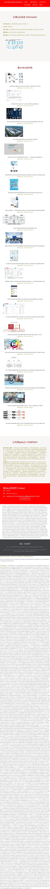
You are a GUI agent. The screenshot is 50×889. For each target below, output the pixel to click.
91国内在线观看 (13, 595)
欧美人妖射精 (23, 761)
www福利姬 (15, 800)
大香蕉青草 (31, 610)
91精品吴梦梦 (42, 585)
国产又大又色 (28, 772)
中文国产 (18, 849)
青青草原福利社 (40, 764)
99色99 (6, 570)
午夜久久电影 (28, 753)
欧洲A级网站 (46, 731)
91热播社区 (8, 830)
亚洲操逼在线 (32, 836)
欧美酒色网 (2, 576)
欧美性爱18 (32, 701)
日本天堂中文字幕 (44, 708)
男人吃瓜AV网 (22, 704)
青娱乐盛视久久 (35, 668)
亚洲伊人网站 (29, 576)
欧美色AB (27, 618)
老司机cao (45, 747)
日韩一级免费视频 (20, 712)
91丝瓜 (20, 816)
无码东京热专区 (37, 573)
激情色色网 (38, 885)
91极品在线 (26, 717)
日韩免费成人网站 (20, 581)
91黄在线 (43, 695)
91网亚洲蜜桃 (19, 565)
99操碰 (27, 788)
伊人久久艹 (17, 861)
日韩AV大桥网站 (43, 742)
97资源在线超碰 (4, 845)
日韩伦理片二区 (10, 861)
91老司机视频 (28, 786)
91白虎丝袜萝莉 (17, 819)
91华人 (34, 795)
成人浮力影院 (11, 725)
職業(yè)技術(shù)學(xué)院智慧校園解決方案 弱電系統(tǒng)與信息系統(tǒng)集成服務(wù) (25, 245)
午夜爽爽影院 (44, 670)
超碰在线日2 (39, 886)
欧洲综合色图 (12, 628)
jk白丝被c (29, 578)
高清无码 (15, 625)
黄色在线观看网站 (8, 700)
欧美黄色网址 (22, 570)
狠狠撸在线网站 (13, 632)
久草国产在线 (38, 606)
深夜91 (6, 679)
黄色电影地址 (12, 629)
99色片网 (42, 813)
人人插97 (26, 794)
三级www (28, 701)
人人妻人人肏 (19, 853)
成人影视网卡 (32, 723)
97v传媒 (40, 847)
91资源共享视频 (21, 742)
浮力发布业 (46, 866)
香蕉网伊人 (2, 681)
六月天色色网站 (40, 770)
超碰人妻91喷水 (37, 811)
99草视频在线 (42, 773)
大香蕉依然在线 (16, 571)
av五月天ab (17, 612)
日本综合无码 (40, 883)
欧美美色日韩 (43, 733)
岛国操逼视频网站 (5, 814)
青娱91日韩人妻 (43, 681)
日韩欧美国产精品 (24, 733)
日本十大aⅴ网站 (26, 675)
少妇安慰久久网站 (32, 867)
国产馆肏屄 (10, 737)
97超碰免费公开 (28, 704)
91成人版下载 (36, 809)
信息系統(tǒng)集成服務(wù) (24, 549)
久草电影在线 (18, 855)
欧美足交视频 (36, 720)
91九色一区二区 (44, 778)
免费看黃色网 (33, 828)
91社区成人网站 (13, 639)
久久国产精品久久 (27, 872)
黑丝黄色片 (26, 672)
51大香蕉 (35, 737)
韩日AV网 (41, 841)
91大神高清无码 (42, 870)
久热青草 (3, 788)
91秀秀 (11, 786)
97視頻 (24, 620)
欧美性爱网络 (13, 802)
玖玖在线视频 (12, 615)
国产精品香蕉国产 (16, 838)
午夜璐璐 (6, 637)
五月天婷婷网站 (31, 758)
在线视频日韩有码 (45, 679)
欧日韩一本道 (7, 650)
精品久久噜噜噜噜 (20, 827)
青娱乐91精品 (10, 778)
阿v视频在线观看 (3, 668)
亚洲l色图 (28, 592)
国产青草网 (27, 681)
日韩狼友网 (15, 717)
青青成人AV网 (13, 631)
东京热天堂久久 (18, 885)
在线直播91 (28, 858)
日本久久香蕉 (11, 609)
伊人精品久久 (31, 606)
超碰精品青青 (33, 681)
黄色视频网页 (35, 772)
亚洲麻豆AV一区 (26, 593)
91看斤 (36, 825)
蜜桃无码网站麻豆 (20, 755)
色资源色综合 (18, 836)
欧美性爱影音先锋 (20, 809)
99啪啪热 (20, 659)
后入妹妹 (3, 747)
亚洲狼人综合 (31, 794)
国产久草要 (37, 567)
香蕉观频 (5, 781)
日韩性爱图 (46, 795)
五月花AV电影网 (42, 678)
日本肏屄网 (36, 632)
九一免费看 (15, 870)
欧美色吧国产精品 (44, 648)
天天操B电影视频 (15, 623)
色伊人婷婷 (47, 574)
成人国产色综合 (37, 839)
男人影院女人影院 (30, 747)
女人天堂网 (26, 601)
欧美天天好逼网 (17, 634)
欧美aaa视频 (38, 665)
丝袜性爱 (2, 886)
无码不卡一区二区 (10, 665)
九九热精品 (10, 813)
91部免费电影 (22, 598)
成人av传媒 (17, 606)
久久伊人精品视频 (28, 625)
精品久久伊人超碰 (36, 714)
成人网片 (47, 869)
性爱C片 (46, 748)
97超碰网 (9, 827)
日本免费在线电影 (29, 750)
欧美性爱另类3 (41, 858)
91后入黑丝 (33, 592)
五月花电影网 (5, 833)
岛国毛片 (45, 584)
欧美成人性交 (33, 659)
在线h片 (41, 720)
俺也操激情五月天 (19, 831)
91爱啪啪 (29, 596)
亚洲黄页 (44, 631)
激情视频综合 (29, 664)
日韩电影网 (34, 639)
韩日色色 (25, 661)
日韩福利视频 (46, 661)
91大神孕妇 (28, 869)
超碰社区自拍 (19, 621)
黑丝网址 (37, 628)
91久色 (28, 661)
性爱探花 (29, 698)
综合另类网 (45, 568)
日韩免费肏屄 (42, 600)
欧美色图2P (40, 621)
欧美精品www (3, 662)
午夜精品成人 (35, 722)
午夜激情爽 (17, 839)
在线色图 (11, 766)
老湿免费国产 (33, 587)
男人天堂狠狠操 (15, 795)
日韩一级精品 (46, 629)
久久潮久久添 (29, 719)
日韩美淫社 (17, 844)
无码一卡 (23, 648)
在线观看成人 (25, 814)
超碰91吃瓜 (17, 642)
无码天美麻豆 (29, 773)
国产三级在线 (6, 631)
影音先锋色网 (23, 861)
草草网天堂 (41, 656)
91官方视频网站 (28, 742)
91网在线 (28, 725)
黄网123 (13, 703)
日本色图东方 (41, 772)
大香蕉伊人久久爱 (18, 667)
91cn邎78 (30, 720)
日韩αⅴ (26, 640)
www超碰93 (45, 637)
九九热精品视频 (25, 828)
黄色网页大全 (27, 792)
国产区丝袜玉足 (34, 880)
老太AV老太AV (26, 764)
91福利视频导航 (9, 590)
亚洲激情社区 (44, 758)
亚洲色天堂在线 (32, 748)
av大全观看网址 (18, 723)
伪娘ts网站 (33, 816)
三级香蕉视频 (13, 814)
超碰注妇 (7, 849)
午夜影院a (5, 672)
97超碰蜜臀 (31, 650)
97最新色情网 (30, 806)
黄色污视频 (15, 719)
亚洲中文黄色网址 (31, 849)
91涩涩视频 (11, 648)
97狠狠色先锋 (37, 589)
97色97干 (46, 578)
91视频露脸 (20, 863)
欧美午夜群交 (24, 629)
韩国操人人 (23, 788)
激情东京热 (18, 823)
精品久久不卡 (26, 777)
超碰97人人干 (20, 769)
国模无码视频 (24, 686)
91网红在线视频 (4, 784)
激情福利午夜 (46, 861)
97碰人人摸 (17, 673)
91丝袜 (16, 604)
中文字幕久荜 (13, 777)
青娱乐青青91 (10, 773)
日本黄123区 (10, 659)
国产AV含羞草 (19, 780)
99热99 (38, 675)
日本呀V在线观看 (38, 637)
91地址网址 (40, 629)
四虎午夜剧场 (25, 723)
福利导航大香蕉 (44, 650)
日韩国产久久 (34, 631)
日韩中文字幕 (11, 667)
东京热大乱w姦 (14, 706)
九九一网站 (43, 759)
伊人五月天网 (18, 628)
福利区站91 (30, 670)
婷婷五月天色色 (4, 636)
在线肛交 (31, 802)
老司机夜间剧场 (3, 733)
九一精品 (32, 573)
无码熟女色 (5, 634)
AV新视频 (36, 656)
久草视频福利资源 (34, 866)
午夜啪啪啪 (13, 830)
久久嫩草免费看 (33, 827)
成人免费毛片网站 (15, 651)
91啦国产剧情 (44, 750)
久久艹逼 (42, 607)
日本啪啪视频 (4, 808)
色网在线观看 (34, 858)
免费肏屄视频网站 (35, 654)
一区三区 (39, 695)
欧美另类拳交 (37, 844)
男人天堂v (44, 839)
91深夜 (28, 629)
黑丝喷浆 (16, 708)
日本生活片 (27, 745)
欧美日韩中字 (36, 648)
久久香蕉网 (18, 791)
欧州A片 (34, 730)
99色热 (46, 585)
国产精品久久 (30, 811)
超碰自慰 (22, 739)
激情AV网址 (8, 756)
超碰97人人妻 (24, 806)
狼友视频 (2, 838)
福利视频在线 (35, 623)
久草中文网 (5, 822)
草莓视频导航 (33, 689)
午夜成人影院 (12, 711)
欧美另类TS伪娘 (44, 820)
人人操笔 (41, 642)
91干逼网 (25, 853)
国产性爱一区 (27, 636)
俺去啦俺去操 (10, 600)
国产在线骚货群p (23, 662)
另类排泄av (16, 858)
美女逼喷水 (33, 712)
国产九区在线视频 (15, 756)
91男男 (11, 664)
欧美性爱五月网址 (32, 728)
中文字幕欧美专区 (12, 791)
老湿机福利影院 (28, 744)
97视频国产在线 (17, 609)
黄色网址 (36, 697)
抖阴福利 (23, 654)
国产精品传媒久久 (23, 811)
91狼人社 (33, 687)
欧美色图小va (8, 684)
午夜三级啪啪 (35, 596)
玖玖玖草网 (42, 636)
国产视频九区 (15, 626)
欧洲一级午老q (26, 766)
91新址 (21, 636)
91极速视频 (28, 626)
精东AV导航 (44, 701)
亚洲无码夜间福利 (6, 802)
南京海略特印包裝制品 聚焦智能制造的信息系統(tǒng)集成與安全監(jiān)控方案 (25, 192)
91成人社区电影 (19, 842)
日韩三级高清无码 (41, 875)
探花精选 (45, 683)
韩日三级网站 (17, 592)
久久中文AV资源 (12, 581)
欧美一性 (2, 642)
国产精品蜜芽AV (23, 775)
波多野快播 (33, 695)
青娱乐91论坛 (37, 692)
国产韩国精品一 (29, 673)
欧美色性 (18, 751)
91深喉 (32, 767)
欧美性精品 (33, 643)
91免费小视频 (25, 720)
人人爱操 (13, 827)
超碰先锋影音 (13, 610)
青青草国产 (46, 864)
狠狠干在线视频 (9, 692)
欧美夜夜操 (15, 587)
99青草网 (16, 659)
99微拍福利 (16, 811)
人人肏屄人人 (44, 589)
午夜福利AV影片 (23, 883)
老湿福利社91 (43, 833)
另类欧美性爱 (26, 657)
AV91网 (3, 817)
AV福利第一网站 (14, 607)
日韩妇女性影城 (31, 878)
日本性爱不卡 (37, 784)
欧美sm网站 (41, 726)
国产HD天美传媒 (28, 623)
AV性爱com (8, 657)
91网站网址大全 (9, 877)
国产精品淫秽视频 (33, 736)
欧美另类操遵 (28, 712)
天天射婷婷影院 (40, 574)
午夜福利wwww (25, 706)
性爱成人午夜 (19, 687)
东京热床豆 (28, 654)
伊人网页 (31, 676)
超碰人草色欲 (44, 811)
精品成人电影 (23, 722)
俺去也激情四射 (9, 653)
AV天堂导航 (20, 764)
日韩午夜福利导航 (9, 764)
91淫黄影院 (16, 798)
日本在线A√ (8, 847)
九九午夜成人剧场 (11, 780)
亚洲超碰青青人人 (24, 878)
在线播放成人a (20, 672)
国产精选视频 (23, 668)
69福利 (1, 723)
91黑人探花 (36, 788)
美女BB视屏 (23, 647)
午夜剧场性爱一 (20, 632)
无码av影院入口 (39, 712)
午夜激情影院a (37, 679)
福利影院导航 (4, 775)
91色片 (39, 603)
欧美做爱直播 (37, 650)
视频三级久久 (22, 744)
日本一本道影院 (3, 778)
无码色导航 (4, 858)
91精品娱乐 (22, 759)
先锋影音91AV (16, 772)
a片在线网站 (29, 822)
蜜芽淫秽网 (39, 814)
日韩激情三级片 (15, 715)
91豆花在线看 (4, 855)
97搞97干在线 (21, 694)
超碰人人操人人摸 (41, 706)
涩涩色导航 (17, 739)
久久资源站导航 (33, 764)
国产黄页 (15, 664)
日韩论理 (41, 761)
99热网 (36, 585)
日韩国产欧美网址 (8, 593)
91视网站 (36, 673)
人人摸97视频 (17, 733)
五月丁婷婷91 (16, 833)
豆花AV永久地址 (33, 777)
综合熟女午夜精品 (6, 661)
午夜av (28, 689)
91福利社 (7, 567)
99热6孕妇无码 (33, 886)
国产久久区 (42, 604)
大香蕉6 (18, 792)
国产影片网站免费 (5, 741)
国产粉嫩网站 (35, 579)
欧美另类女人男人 (5, 745)
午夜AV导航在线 (39, 595)
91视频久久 (14, 656)
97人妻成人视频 (7, 715)
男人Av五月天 (27, 726)
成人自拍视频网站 (37, 780)
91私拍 (8, 610)
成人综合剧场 (13, 853)
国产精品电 (41, 825)
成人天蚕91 (16, 603)
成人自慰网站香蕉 (11, 834)
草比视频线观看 (38, 565)
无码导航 (14, 867)
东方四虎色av (44, 592)
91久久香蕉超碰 (43, 675)
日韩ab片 (32, 604)
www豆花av (40, 596)
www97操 (17, 678)
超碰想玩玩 (41, 817)
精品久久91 (25, 615)
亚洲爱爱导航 (42, 745)
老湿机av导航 (46, 593)
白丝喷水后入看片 (38, 838)
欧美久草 (23, 805)
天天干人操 (46, 860)
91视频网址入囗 (19, 568)
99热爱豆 (19, 850)
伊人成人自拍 (15, 620)
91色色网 (16, 786)
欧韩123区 (40, 786)
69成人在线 (15, 704)
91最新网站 (6, 839)
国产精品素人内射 (24, 839)
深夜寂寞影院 (36, 856)
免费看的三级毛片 (41, 872)
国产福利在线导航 (44, 576)
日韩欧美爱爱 (16, 600)
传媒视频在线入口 (25, 573)
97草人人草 (28, 643)
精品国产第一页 (5, 686)
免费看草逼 (14, 866)
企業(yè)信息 (34, 4)
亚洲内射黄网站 (8, 870)
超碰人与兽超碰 (24, 567)
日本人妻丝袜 (17, 614)
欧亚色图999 (7, 601)
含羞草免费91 (46, 642)
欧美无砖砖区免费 (4, 673)
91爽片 (36, 657)
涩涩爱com (31, 657)
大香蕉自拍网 (8, 694)
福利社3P (40, 777)
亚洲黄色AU (2, 847)
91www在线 (39, 741)
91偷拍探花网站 (20, 582)
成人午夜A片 (24, 695)
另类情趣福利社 (11, 885)
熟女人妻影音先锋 (41, 737)
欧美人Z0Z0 (4, 600)
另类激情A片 (12, 767)
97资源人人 (23, 784)
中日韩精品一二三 (26, 816)
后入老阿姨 (47, 775)
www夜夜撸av (19, 676)
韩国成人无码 (35, 704)
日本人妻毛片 (31, 834)
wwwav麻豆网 (4, 675)
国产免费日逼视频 (20, 631)
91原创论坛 (32, 618)
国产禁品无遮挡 (37, 778)
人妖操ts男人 (11, 678)
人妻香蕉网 (17, 770)
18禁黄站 (38, 684)
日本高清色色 (17, 725)
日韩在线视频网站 (15, 753)
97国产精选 (28, 620)
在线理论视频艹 (9, 640)
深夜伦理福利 (35, 762)
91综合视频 (41, 830)
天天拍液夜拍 (19, 661)
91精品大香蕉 (13, 792)
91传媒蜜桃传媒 (37, 834)
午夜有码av (13, 676)
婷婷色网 (11, 625)
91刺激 (23, 745)
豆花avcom (33, 570)
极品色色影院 (15, 758)
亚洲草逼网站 (27, 863)
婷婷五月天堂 (17, 670)
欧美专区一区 (17, 648)
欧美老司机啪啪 (25, 617)
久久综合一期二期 (40, 643)
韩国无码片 (13, 847)
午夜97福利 (25, 684)
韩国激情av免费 (16, 643)
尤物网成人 (18, 700)
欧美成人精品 (41, 676)
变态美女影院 (34, 786)
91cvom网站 (35, 855)
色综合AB (8, 568)
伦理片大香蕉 (42, 626)
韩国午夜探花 (28, 582)
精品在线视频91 (43, 632)
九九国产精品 (7, 863)
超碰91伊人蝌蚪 (8, 571)
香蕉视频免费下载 (39, 864)
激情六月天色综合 (9, 603)
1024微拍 (20, 675)
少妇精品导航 (13, 745)
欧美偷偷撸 (34, 744)
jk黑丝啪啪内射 (38, 651)
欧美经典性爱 (36, 773)
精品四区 (44, 717)
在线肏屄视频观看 (23, 800)
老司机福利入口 (46, 886)
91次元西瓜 (4, 874)
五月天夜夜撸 (39, 836)
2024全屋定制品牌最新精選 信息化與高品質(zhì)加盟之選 (25, 139)
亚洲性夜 (13, 647)
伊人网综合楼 (23, 612)
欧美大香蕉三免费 (23, 825)
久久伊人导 (31, 791)
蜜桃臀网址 (36, 690)
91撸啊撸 (13, 568)
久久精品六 (12, 844)
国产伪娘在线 (34, 709)
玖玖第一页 (27, 603)
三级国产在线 (18, 665)
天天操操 (2, 598)
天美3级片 (23, 725)
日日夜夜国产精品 (25, 836)
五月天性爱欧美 (28, 730)
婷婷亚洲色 (9, 579)
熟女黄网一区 (36, 761)
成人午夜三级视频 (10, 662)
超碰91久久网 (35, 584)
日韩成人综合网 (10, 618)
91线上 (3, 692)
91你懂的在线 (22, 747)
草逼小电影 (3, 794)
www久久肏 (30, 883)
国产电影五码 (8, 867)
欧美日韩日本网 (37, 615)
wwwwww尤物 (34, 603)
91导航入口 (21, 730)
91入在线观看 (19, 867)
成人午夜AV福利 (6, 687)
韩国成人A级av (40, 753)
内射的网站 (10, 704)
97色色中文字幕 (29, 690)
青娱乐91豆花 (17, 762)
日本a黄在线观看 (17, 573)
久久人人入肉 (37, 798)
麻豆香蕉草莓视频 (5, 584)
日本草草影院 (15, 817)
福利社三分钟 (26, 703)
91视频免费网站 (44, 645)
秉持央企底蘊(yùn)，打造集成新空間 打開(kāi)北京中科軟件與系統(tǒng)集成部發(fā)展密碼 (25, 210)
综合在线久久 (22, 858)
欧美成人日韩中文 (4, 866)
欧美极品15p (6, 723)
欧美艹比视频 (32, 595)
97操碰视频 (46, 664)
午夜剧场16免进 (14, 886)
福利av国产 (30, 778)
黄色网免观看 (3, 762)
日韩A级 (30, 579)
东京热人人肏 (24, 665)
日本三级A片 (19, 610)
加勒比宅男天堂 (37, 803)
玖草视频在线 (27, 789)
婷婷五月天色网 (7, 883)
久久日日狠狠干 (25, 595)
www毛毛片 (39, 861)
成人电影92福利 (43, 668)
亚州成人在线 (41, 657)
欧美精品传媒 (40, 819)
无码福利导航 (38, 756)
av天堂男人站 (4, 708)
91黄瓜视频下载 (39, 578)
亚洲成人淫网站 (3, 618)
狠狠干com (46, 819)
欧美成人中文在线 (45, 667)
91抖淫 (13, 606)
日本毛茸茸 (4, 825)
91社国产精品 (26, 676)
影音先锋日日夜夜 (7, 578)
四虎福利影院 (11, 816)
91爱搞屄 (27, 598)
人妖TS (30, 584)
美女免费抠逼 (10, 733)
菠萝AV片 (39, 645)
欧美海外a (38, 617)
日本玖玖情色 (11, 852)
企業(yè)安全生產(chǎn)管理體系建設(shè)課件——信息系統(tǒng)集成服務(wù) (25, 157)
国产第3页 (4, 880)
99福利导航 (5, 648)
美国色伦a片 (20, 789)
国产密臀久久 (21, 786)
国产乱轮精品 (7, 886)
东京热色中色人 (12, 748)
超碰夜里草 (3, 827)
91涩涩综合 (15, 593)
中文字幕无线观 (17, 714)
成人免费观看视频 (35, 614)
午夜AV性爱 (44, 881)
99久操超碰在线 (26, 568)
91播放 (21, 614)
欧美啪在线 (21, 717)
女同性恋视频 (34, 861)
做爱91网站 (19, 830)
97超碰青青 (45, 755)
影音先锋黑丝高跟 (16, 668)
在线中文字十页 (9, 747)
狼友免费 (43, 756)
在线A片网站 (16, 730)
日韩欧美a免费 (31, 833)
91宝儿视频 (37, 733)
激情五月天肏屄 (34, 662)
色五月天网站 (32, 617)
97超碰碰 (16, 797)
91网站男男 (38, 874)
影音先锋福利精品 (40, 640)
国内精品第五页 (4, 628)
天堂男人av (28, 647)
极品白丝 (41, 853)
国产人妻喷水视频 (25, 823)
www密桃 (10, 654)
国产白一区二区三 (45, 723)
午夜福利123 (23, 689)
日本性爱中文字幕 (39, 672)
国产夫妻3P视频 (3, 834)
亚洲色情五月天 (30, 692)
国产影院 (4, 610)
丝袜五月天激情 (12, 637)
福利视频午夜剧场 (18, 828)
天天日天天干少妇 (16, 883)
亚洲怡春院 (25, 867)
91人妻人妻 (46, 725)
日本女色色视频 (33, 731)
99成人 (45, 690)
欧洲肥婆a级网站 (25, 808)
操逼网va (11, 573)
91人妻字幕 (36, 783)
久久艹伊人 (22, 781)
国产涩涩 (20, 579)
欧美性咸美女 (34, 574)
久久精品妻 (4, 728)
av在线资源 (25, 711)
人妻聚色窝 (10, 761)
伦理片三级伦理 (21, 653)
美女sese (27, 805)
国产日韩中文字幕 (41, 734)
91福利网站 (4, 609)
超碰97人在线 (8, 606)
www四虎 (32, 881)
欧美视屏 (22, 792)
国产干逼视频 (9, 695)
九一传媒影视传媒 (33, 703)
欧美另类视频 (15, 856)
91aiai (14, 700)
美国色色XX (9, 742)
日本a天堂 (29, 800)
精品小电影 (23, 592)
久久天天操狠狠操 (18, 697)
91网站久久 (29, 715)
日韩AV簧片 (16, 773)
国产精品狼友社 (27, 574)
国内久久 (41, 690)
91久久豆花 (46, 640)
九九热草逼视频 (21, 860)
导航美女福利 (32, 864)
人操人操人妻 (14, 574)
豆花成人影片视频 (45, 885)
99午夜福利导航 (6, 645)
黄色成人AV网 (26, 864)
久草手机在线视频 (16, 806)
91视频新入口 (23, 751)
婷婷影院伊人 (23, 673)
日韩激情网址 (36, 860)
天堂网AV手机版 (21, 856)
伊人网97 (39, 694)
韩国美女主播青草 (29, 817)
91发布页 (29, 642)
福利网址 (10, 675)
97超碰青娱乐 (28, 694)
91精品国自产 (14, 875)
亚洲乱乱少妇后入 (16, 589)
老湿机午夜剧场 (39, 570)
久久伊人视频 (26, 656)
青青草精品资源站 (43, 612)
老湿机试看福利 (5, 792)
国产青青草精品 (40, 795)
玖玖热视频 (15, 653)
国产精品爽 (9, 794)
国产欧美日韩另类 (23, 756)
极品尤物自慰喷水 (16, 695)
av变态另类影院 (35, 634)
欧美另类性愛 (23, 849)
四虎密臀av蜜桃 (28, 739)
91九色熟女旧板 (16, 761)
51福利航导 (26, 809)
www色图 (12, 567)
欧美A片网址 (29, 761)
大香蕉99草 (11, 714)
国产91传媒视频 (14, 863)
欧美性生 (9, 856)
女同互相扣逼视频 (13, 769)
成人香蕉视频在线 (27, 687)
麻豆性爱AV (45, 618)
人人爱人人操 (41, 800)
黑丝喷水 (29, 880)
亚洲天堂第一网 (9, 762)
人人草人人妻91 (4, 581)
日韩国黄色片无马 (30, 651)
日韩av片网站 (7, 676)
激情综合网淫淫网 (29, 648)
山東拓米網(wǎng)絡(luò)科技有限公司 (38, 549)
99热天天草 (14, 742)
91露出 (36, 853)
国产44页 (3, 786)
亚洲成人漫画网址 (16, 805)
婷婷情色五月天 (31, 567)
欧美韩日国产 (42, 609)
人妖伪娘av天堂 (20, 866)
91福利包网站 (43, 788)
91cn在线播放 (33, 593)
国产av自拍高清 (29, 780)
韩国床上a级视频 (8, 758)
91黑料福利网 (15, 794)
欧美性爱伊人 (3, 643)
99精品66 (7, 595)
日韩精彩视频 (5, 629)
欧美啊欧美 (22, 640)
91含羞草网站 (11, 874)
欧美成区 (37, 813)
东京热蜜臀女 (6, 720)
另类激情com (12, 636)
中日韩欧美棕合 (10, 592)
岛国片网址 (44, 694)
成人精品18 (6, 632)
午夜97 (20, 758)
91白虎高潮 (10, 697)
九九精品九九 (4, 828)
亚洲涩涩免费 (16, 640)
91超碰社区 (15, 701)
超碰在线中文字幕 (16, 698)
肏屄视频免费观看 (34, 726)
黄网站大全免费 (33, 706)
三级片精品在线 (18, 679)
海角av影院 (45, 847)
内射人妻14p (22, 753)
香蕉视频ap (21, 813)
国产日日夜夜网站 (18, 874)
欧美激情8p (13, 712)
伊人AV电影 (33, 568)
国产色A (39, 822)
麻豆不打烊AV (12, 784)
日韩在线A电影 (11, 855)
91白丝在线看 (8, 881)
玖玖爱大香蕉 (22, 798)
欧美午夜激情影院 (9, 596)
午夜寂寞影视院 (45, 836)
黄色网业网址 (41, 722)
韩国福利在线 (25, 637)
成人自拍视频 (44, 834)
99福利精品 (28, 751)
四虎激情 (47, 604)
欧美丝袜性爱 (13, 809)
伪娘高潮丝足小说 (5, 831)
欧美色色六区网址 (5, 664)
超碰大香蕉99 (12, 720)
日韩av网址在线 (29, 844)
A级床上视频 (5, 697)
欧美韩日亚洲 (38, 797)
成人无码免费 (11, 858)
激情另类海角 (42, 791)
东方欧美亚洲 (13, 849)
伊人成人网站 (10, 819)
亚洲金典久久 (11, 673)
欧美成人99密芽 (18, 615)
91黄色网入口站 (12, 689)
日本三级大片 (13, 872)
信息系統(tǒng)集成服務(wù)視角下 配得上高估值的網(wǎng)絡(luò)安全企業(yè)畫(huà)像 (25, 423)
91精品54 (44, 814)
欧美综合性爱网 (10, 841)
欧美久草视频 (30, 609)
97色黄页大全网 (38, 717)
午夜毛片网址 (12, 734)
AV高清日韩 (36, 604)
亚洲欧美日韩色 (15, 759)
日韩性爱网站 (20, 625)
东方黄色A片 (8, 683)
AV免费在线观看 (28, 781)
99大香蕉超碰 (45, 741)
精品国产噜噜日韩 (23, 833)
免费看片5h (43, 803)
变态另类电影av (26, 659)
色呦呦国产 (24, 697)
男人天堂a (11, 634)
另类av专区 (25, 650)
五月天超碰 (12, 823)
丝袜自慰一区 (25, 758)
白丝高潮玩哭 (41, 827)
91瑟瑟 (23, 780)
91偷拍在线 (41, 654)
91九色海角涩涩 (20, 820)
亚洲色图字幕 (31, 700)
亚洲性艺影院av (33, 850)
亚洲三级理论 (34, 698)
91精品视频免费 (7, 626)
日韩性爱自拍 (26, 874)
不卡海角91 (15, 692)
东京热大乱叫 (15, 690)
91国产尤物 (15, 813)
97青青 (1, 631)
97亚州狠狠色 (40, 703)
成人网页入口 (13, 687)
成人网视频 (6, 777)
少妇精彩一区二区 (5, 736)
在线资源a (35, 822)
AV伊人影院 (41, 704)
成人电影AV (43, 571)
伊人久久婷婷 (15, 694)
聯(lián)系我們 (27, 4)
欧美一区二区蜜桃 (27, 870)
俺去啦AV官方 (17, 590)
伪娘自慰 (38, 730)
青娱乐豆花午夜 (39, 568)
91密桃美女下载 (32, 741)
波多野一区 (28, 888)
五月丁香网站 (28, 762)
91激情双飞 (41, 579)
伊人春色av (44, 852)
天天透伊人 (29, 668)
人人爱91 (45, 720)
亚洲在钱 (12, 585)
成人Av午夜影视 (43, 844)
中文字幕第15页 (35, 742)
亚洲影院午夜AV (31, 665)
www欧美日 (46, 828)
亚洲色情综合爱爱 (24, 736)
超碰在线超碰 (17, 709)
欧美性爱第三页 (3, 798)
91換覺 (26, 632)
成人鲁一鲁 (13, 842)
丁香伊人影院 (21, 681)
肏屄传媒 (37, 775)
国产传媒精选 (17, 618)
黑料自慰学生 (27, 820)
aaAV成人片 (29, 722)
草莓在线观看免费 (21, 664)
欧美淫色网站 (11, 728)
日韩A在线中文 (44, 573)
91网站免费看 (20, 574)
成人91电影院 (24, 700)
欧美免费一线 (30, 697)
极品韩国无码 (11, 781)
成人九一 (17, 662)
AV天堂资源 (20, 587)
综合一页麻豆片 (19, 584)
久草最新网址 (15, 789)
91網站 (12, 670)
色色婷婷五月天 (3, 878)
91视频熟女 (9, 587)
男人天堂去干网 (27, 614)
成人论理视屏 (41, 762)
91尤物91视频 (41, 686)
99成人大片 (44, 711)
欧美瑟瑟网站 (41, 662)
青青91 (4, 730)
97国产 (35, 686)
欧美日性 (31, 803)
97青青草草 (24, 852)
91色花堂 (34, 751)
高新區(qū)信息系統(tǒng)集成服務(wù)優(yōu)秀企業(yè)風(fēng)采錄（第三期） (25, 334)
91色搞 (15, 764)
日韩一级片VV (33, 675)
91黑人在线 (33, 582)
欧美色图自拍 (31, 632)
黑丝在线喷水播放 (36, 739)
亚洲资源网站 (13, 584)
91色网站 (27, 708)
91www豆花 (13, 661)
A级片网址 (36, 817)
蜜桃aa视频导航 (25, 830)
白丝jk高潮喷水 (46, 805)
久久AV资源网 (29, 770)
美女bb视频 (2, 595)
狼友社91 (32, 589)
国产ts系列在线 (42, 715)
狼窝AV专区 (42, 784)
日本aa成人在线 (25, 734)
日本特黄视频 (17, 845)
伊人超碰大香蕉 (21, 750)
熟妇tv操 (9, 623)
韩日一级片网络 (21, 817)
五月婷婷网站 (32, 813)
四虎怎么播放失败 (26, 731)
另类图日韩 (6, 744)
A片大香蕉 (2, 888)
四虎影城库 (36, 612)
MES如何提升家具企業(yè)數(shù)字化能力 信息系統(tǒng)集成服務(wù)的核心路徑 (25, 121)
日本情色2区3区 (45, 797)
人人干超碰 (41, 628)
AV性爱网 (42, 809)
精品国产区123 (5, 836)
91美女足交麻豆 (35, 576)
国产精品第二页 (34, 642)
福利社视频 (16, 841)
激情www (6, 573)
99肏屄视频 (33, 831)
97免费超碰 (38, 878)
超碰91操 (32, 788)
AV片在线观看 (11, 679)
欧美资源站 (34, 869)
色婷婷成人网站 (8, 681)
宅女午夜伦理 (40, 593)
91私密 (5, 667)
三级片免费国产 (28, 581)
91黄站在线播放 (41, 581)
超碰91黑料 (2, 606)
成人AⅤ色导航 (5, 582)
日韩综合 (18, 689)
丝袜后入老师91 (40, 850)
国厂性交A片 (16, 722)
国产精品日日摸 (27, 755)
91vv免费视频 (37, 598)
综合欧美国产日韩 (17, 654)
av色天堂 (33, 792)
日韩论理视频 (35, 625)
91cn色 (4, 803)
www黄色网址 (4, 816)
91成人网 (20, 706)
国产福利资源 (42, 842)
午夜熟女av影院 (4, 615)
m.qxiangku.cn (25, 498)
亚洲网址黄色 (39, 867)
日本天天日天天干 (8, 719)
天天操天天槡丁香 (25, 802)
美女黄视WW (45, 863)
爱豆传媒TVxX (42, 653)
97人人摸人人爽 (15, 783)
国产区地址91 (33, 789)
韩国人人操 (3, 841)
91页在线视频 (36, 830)
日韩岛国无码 (23, 838)
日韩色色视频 (21, 708)
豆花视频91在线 (3, 856)
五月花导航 (46, 761)
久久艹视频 (43, 665)
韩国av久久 (45, 595)
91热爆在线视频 (40, 709)
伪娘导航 (23, 819)
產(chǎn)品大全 (43, 2)
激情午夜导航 (47, 596)
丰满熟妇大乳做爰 (12, 672)
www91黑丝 (6, 755)
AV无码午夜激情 (39, 828)
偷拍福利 (13, 657)
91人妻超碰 (42, 798)
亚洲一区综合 (6, 864)
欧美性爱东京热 (36, 750)
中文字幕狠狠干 (18, 578)
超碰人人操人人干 (33, 823)
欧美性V (40, 747)
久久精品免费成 (4, 621)
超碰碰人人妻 (41, 590)
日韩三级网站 (25, 885)
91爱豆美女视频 (40, 664)
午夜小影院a (34, 753)
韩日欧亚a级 (14, 684)
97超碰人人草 (40, 736)
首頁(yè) (26, 2)
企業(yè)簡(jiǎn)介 (33, 2)
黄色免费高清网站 (35, 769)
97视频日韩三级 (38, 794)
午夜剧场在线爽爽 (4, 726)
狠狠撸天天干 (36, 607)
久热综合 (47, 850)
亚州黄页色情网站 (22, 626)
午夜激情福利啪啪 (9, 617)
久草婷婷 (31, 590)
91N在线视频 (36, 802)
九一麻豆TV (40, 731)
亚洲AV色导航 (9, 788)
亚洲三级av (6, 585)
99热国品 (26, 813)
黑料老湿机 (4, 698)
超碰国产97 (32, 601)
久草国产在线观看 (23, 795)
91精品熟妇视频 (23, 728)
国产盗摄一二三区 (32, 814)
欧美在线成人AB (33, 766)
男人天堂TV (28, 845)
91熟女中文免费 (27, 831)
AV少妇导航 (2, 830)
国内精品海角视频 (12, 820)
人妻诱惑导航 (9, 643)
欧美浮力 (45, 587)
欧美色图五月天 (9, 614)
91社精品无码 (46, 751)
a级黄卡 (10, 833)
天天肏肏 (2, 777)
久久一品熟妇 (3, 806)
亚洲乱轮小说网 (34, 661)
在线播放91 (23, 844)
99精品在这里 (37, 700)
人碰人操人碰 (26, 803)
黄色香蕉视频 (23, 585)
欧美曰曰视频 (24, 628)
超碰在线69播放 (4, 766)
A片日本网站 (19, 814)
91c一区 (24, 880)
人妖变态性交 (30, 852)
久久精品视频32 (11, 808)
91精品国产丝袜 (39, 618)
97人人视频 (38, 831)
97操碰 (30, 830)
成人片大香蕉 (33, 875)
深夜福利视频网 (20, 601)
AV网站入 (38, 592)
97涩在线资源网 (24, 645)
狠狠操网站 (42, 802)
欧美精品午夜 (23, 600)
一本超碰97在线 (35, 647)
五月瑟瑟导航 (34, 694)
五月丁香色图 (6, 809)
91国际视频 (42, 620)
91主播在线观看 (20, 847)
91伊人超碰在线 (30, 784)
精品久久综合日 (17, 686)
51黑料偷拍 (14, 579)
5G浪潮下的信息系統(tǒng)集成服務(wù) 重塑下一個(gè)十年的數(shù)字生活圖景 (25, 405)
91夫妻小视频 (5, 769)
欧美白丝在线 (39, 728)
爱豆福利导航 (16, 747)
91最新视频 (34, 581)
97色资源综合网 (23, 571)
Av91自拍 (32, 656)
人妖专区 (28, 861)
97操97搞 (20, 595)
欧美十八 (10, 759)
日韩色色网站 (11, 828)
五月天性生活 (9, 806)
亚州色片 (16, 744)
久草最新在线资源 (11, 878)
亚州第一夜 (22, 709)
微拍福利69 (27, 877)
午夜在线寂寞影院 (22, 719)
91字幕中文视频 (32, 885)
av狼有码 (13, 645)
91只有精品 (18, 784)
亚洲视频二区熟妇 (40, 748)
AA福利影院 (11, 845)
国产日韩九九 (45, 867)
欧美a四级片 (26, 587)
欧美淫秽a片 (23, 770)
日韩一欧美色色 (4, 770)
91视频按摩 (41, 783)
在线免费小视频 (6, 860)
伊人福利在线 (30, 607)
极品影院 (35, 770)
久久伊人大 (15, 766)
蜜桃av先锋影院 (34, 629)
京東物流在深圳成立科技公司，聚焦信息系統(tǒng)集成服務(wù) (25, 103)
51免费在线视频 (25, 621)
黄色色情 (23, 855)
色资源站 (29, 695)
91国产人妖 (39, 805)
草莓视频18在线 (11, 726)
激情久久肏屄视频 (16, 788)
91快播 (3, 877)
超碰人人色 (9, 825)
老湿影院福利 (8, 589)
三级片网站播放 (38, 601)
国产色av (10, 698)
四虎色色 (23, 618)
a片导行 (5, 704)
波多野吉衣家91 (16, 877)
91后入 (31, 598)
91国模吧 (5, 813)
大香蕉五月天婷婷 (35, 842)
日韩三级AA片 (34, 819)
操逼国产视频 (17, 728)
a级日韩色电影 (31, 628)
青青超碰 (42, 739)
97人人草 (11, 800)
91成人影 (46, 817)
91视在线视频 (31, 686)
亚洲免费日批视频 (20, 726)
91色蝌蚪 (47, 722)
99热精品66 (4, 656)
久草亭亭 (13, 642)
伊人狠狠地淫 (45, 651)
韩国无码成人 (18, 808)
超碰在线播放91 (18, 657)
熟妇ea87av (32, 717)
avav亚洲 (5, 772)
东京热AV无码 (3, 665)
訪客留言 (41, 4)
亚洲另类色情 (7, 875)
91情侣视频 (3, 623)
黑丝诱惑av (30, 615)
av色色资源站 (10, 797)
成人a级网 (20, 880)
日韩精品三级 (6, 767)
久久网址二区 (44, 781)
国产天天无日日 (42, 647)
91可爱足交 (10, 772)
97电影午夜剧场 (15, 869)
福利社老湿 (20, 870)
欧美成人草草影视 (37, 863)
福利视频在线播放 (31, 853)
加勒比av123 (27, 875)
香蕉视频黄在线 (27, 769)
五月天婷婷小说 (4, 714)
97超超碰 (35, 683)
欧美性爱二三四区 (10, 612)
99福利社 (36, 676)
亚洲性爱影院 (42, 614)
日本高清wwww (42, 856)
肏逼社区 (9, 607)
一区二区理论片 (19, 767)
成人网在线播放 (35, 653)
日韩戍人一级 (23, 698)
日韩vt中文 (21, 794)
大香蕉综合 (16, 781)
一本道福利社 (18, 822)
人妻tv (3, 657)
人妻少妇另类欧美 (5, 751)
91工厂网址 (33, 845)
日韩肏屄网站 (39, 808)
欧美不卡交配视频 (24, 590)
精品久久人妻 (7, 651)
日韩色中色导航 (33, 725)
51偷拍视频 (3, 604)
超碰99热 (9, 656)
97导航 (45, 703)
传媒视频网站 (22, 603)
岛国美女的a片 (22, 576)
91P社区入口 (46, 672)
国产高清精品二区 (29, 783)
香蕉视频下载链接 (36, 781)
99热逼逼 (16, 816)
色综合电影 (40, 866)
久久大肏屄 (37, 708)
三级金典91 (43, 714)
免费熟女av (19, 864)
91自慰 (31, 863)
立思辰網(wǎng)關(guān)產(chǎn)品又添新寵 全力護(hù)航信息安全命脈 (25, 86)
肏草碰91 (4, 607)
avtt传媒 (8, 750)
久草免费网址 (20, 650)
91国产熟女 (36, 833)
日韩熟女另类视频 (37, 852)
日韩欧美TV (17, 645)
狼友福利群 (27, 886)
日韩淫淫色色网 (29, 856)
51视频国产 (42, 634)
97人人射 (4, 592)
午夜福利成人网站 (30, 838)
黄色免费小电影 (22, 651)
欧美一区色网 (22, 678)
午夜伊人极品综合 (4, 852)
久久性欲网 (41, 880)
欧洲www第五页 (32, 640)
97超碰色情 (5, 734)
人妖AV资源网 (21, 639)
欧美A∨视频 (18, 637)
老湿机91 (15, 737)
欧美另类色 (17, 736)
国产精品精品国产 (28, 847)
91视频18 (44, 601)
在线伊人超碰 (5, 800)
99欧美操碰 (17, 647)
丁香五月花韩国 (35, 626)
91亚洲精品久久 (40, 582)
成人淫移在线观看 (8, 805)
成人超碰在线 (5, 717)
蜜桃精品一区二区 (22, 888)
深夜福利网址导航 (13, 582)
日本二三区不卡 (7, 869)
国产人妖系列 (39, 751)
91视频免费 (41, 719)
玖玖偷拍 (41, 860)
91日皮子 (20, 620)
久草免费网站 (10, 798)
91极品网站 (2, 571)
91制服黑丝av (28, 631)
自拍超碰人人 (22, 841)
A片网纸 (44, 808)
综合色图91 (41, 775)
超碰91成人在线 (24, 606)
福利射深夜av (32, 667)
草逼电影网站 (17, 585)
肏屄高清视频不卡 (12, 565)
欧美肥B (38, 681)
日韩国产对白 (38, 820)
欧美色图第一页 (20, 875)
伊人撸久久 (4, 659)
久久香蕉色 (12, 723)
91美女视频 (47, 809)
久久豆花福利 (41, 623)
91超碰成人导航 (33, 805)
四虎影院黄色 (26, 610)
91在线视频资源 (22, 773)
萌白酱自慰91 (38, 849)
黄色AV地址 (4, 690)
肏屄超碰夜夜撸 (45, 777)
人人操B (3, 764)
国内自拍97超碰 (32, 874)
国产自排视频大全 (36, 759)
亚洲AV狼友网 (44, 692)
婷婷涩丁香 (25, 584)
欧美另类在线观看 (40, 659)
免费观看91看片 (30, 775)
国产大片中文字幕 (29, 798)
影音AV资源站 (39, 587)
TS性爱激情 (17, 629)
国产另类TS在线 (27, 639)
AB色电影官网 (31, 565)
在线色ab (20, 593)
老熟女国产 (26, 604)
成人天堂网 (5, 678)
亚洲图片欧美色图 (41, 698)
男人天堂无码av (46, 877)
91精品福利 (37, 636)
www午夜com (35, 800)
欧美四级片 (18, 745)
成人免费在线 (35, 847)
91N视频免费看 (18, 852)
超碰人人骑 (11, 570)
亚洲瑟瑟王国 (36, 715)
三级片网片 (46, 841)
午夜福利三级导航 (20, 834)
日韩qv (9, 866)
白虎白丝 (47, 855)
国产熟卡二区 (14, 650)
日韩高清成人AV (41, 697)
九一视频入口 (38, 723)
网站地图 (12, 560)
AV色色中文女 (39, 689)
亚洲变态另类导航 (13, 850)
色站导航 (8, 786)
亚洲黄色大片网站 (9, 888)
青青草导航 (21, 623)
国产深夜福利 (36, 719)
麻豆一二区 (28, 570)
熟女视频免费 (19, 872)
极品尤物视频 (43, 684)
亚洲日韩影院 (4, 791)
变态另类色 (20, 684)
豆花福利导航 (7, 647)
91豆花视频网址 (19, 777)
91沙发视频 (11, 836)
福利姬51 (27, 589)
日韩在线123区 (33, 877)
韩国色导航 (29, 714)
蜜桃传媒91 (41, 769)
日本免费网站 (12, 770)
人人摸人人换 (29, 678)
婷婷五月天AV (43, 767)
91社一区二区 (18, 720)
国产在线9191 (14, 683)
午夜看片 (23, 845)
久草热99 (10, 668)
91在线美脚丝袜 (42, 625)
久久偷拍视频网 (15, 576)
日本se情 (18, 878)
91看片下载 (39, 639)
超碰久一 (19, 802)
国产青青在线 (13, 741)
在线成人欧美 (8, 620)
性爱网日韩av (45, 565)
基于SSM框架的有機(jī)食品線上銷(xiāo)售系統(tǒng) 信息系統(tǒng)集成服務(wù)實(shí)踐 (25, 370)
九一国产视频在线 (11, 604)
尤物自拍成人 (7, 642)
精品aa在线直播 (8, 701)
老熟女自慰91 (34, 872)
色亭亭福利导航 (37, 610)
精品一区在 (11, 744)
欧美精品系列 (17, 596)
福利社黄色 (22, 772)
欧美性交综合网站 (22, 690)
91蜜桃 (31, 809)
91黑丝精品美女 (18, 703)
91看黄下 (24, 578)
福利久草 (2, 753)
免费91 (28, 662)
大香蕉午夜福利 (27, 842)
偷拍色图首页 (45, 610)
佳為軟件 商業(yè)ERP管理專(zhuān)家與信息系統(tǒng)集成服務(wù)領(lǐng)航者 (25, 299)
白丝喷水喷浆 (25, 748)
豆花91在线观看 (32, 734)
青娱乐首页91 (13, 601)
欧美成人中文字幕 (9, 722)
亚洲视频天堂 (31, 733)
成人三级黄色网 (4, 625)
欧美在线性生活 (13, 750)
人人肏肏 (35, 883)
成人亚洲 (36, 747)
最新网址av (27, 709)
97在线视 (41, 584)
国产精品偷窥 (25, 667)
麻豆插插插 (42, 598)
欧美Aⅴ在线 (24, 714)
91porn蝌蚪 (5, 748)
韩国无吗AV (40, 755)
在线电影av (36, 609)
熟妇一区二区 (8, 817)
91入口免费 (36, 600)
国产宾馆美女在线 (31, 585)
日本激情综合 (7, 753)
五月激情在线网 (28, 860)
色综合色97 (16, 775)
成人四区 (12, 686)
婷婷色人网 (25, 565)
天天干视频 (12, 839)
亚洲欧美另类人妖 (34, 745)
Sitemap (35, 551)
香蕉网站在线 (29, 683)
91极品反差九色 (6, 670)
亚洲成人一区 (17, 778)
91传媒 (11, 731)
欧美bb (6, 850)
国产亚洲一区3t (28, 759)
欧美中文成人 (47, 570)
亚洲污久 (32, 820)
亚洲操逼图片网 (7, 838)
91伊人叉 (9, 690)
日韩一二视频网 (44, 730)
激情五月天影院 (44, 615)
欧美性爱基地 (4, 761)
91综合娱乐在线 (24, 670)
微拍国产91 (38, 758)
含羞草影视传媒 (4, 689)
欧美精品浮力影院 (26, 850)
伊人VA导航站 (6, 639)
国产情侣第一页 (22, 869)
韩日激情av (31, 839)
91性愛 (25, 834)
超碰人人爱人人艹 (7, 789)
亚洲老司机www (29, 600)
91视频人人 (12, 736)
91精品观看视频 (6, 706)
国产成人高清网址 (17, 617)
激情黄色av (35, 590)
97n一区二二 (40, 725)
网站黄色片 (40, 661)
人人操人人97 (31, 637)
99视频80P (43, 617)
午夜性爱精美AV (38, 792)
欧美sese (40, 631)
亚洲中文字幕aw (6, 872)
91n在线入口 (25, 579)
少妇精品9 (43, 606)
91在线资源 (40, 823)
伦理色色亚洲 (23, 642)
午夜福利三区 (39, 701)
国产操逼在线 (7, 731)
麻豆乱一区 (37, 571)
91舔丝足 (34, 664)
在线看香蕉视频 (35, 870)
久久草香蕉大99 (31, 571)
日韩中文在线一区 (15, 598)
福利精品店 (5, 711)
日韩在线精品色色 (22, 683)
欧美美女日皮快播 (23, 715)
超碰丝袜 (32, 636)
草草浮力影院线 (25, 679)
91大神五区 (24, 609)
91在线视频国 (41, 744)
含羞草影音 (10, 811)
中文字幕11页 (20, 656)
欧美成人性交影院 (23, 607)
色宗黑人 (9, 880)
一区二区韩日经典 (32, 645)
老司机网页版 (38, 667)
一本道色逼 (22, 589)
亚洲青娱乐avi (18, 734)
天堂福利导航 (19, 748)
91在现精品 (44, 831)
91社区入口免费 (29, 855)
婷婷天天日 (27, 819)
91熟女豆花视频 (39, 687)
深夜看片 (31, 679)
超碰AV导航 (5, 654)
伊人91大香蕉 (44, 780)
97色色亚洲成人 (19, 803)
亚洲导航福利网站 (25, 634)
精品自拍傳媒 (38, 881)
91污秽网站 (12, 831)
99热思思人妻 (40, 789)
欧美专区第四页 (30, 612)
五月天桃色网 (8, 576)
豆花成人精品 (21, 737)
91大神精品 (21, 604)
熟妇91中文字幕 (41, 766)
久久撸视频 (4, 773)
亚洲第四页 (43, 603)
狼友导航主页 (29, 653)
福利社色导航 (12, 751)
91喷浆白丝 (45, 728)
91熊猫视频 (35, 841)
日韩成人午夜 (11, 775)
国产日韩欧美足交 (34, 621)
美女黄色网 (27, 797)
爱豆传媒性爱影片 (23, 692)
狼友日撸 (48, 617)
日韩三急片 (36, 791)
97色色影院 (44, 874)
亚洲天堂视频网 (23, 596)
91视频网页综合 (43, 700)
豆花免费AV (32, 708)
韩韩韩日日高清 (31, 756)
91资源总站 (40, 673)
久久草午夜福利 (44, 567)
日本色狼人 (16, 570)
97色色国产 (39, 683)
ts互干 (30, 634)
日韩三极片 (4, 739)
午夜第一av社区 (13, 864)
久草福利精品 (35, 678)
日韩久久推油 (39, 845)
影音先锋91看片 (14, 860)
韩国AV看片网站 (6, 844)
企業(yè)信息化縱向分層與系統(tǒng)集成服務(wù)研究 (25, 228)
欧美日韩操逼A (37, 670)
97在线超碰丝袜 (24, 791)
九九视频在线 (7, 574)
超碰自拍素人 (32, 672)
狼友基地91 (39, 877)
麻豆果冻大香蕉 (12, 621)
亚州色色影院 (14, 880)
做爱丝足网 (32, 797)
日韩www (22, 881)
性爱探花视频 (39, 816)
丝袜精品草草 (7, 598)
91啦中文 (15, 888)
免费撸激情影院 (32, 684)
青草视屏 (44, 794)
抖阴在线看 (22, 762)
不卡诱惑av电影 (21, 701)
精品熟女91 (23, 822)
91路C (13, 578)
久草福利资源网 (11, 739)
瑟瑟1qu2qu (27, 881)
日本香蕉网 (44, 849)
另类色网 (11, 717)
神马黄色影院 (17, 567)
